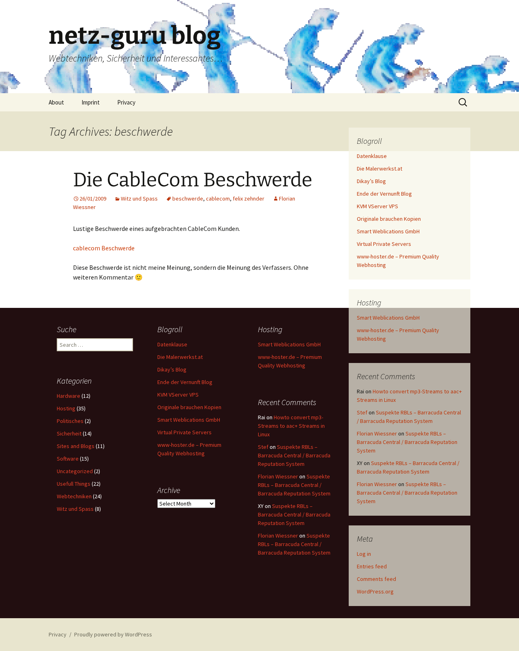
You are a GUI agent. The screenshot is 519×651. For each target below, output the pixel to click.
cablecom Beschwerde (104, 248)
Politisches (70, 421)
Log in (364, 553)
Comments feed (376, 579)
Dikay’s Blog (371, 181)
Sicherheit (69, 433)
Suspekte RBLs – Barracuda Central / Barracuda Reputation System (407, 442)
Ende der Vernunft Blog (384, 193)
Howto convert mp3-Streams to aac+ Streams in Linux (291, 426)
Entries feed (372, 566)
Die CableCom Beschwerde (192, 180)
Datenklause (372, 156)
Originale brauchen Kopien (389, 218)
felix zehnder (248, 198)
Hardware (68, 395)
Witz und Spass (139, 198)
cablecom (218, 198)
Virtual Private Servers (384, 244)
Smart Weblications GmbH (388, 231)
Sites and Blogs (75, 446)
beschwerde (187, 198)
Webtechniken (74, 496)
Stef (362, 412)
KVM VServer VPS (377, 206)
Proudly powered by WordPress (113, 634)
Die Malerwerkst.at (379, 168)
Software (68, 458)
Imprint (90, 102)
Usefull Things (73, 483)
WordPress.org (375, 591)
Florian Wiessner (377, 433)
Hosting (66, 408)
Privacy (126, 102)
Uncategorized (75, 471)
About (56, 102)
